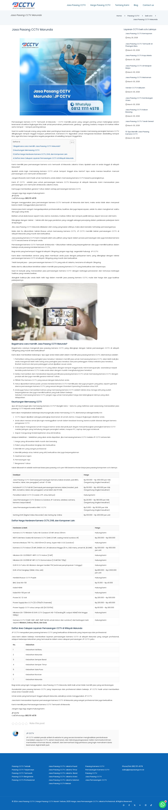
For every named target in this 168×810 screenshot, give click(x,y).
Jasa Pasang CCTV (26, 801)
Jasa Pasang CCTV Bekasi (60, 783)
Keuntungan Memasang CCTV (27, 150)
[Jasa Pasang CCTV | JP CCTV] (23, 5)
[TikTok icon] (151, 805)
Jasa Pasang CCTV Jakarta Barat (63, 773)
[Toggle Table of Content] (70, 142)
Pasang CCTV (133, 16)
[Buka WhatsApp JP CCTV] (162, 804)
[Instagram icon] (145, 805)
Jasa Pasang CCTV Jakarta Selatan (64, 780)
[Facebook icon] (129, 805)
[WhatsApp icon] (123, 805)
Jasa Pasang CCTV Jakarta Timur (63, 769)
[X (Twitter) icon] (134, 805)
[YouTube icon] (140, 805)
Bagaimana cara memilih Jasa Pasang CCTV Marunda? (37, 146)
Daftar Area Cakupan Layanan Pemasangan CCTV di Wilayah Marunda (44, 158)
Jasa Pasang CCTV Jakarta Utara (63, 776)
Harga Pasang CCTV (44, 801)
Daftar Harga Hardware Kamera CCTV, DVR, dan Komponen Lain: (41, 154)
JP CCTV (30, 733)
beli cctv (148, 16)
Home (119, 16)
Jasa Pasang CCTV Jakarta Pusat (63, 766)
